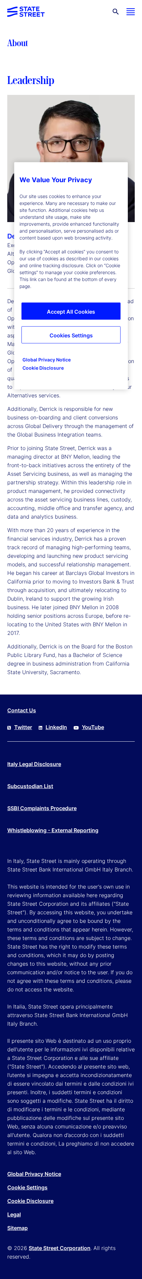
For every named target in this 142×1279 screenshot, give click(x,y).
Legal (14, 1214)
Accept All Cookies (71, 312)
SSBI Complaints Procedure (42, 808)
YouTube (93, 727)
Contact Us (21, 710)
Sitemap (17, 1228)
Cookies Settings (71, 335)
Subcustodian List (30, 786)
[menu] (130, 12)
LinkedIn (56, 727)
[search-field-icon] (116, 12)
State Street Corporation (59, 1248)
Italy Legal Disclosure (34, 764)
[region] (71, 276)
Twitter (23, 727)
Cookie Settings (27, 1187)
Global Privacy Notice (34, 1174)
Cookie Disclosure (30, 1201)
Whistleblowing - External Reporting (52, 830)
